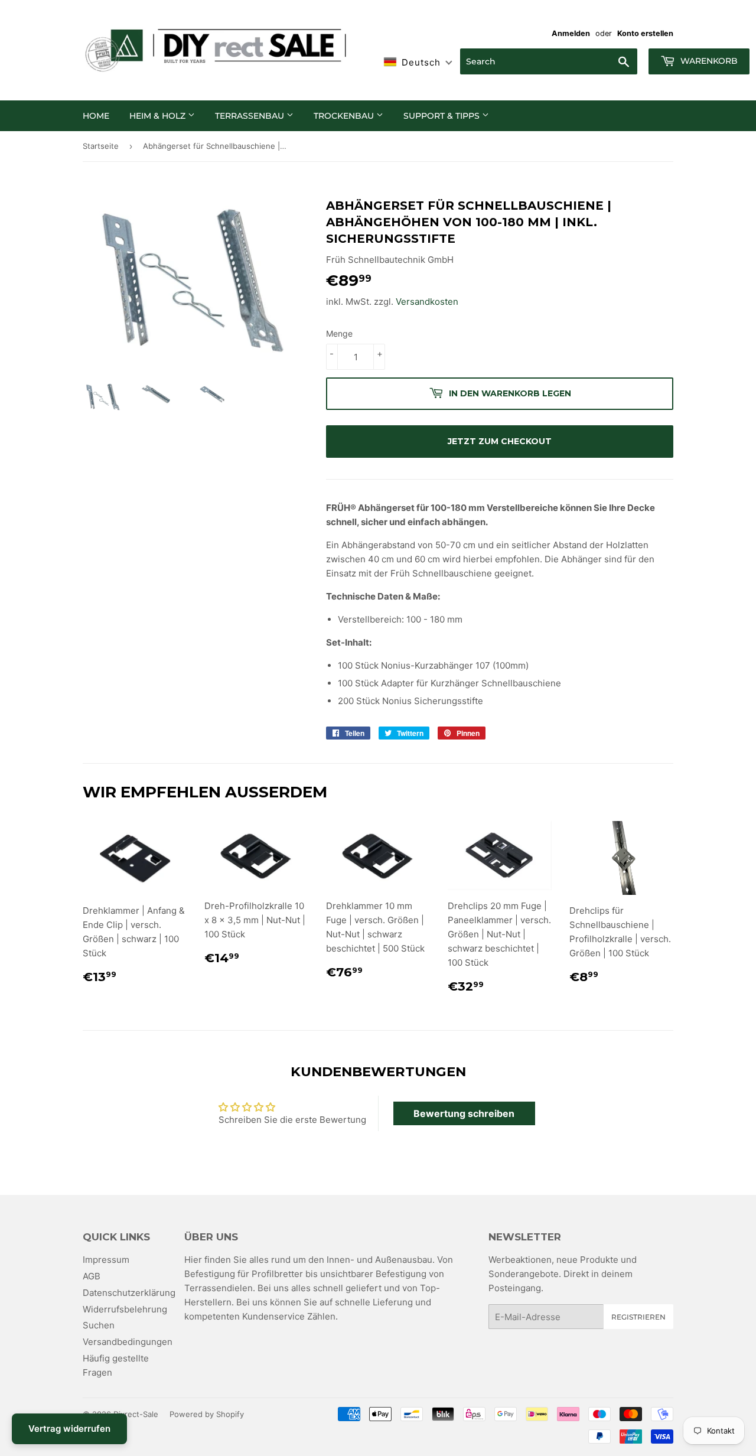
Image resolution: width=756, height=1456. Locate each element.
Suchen (99, 1325)
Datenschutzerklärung (129, 1292)
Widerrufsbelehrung (125, 1309)
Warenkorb (708, 61)
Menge (339, 333)
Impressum (106, 1259)
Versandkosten (427, 301)
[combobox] (548, 61)
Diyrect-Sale (135, 1414)
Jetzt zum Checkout (500, 441)
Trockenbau (345, 115)
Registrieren (638, 1316)
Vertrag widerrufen (69, 1428)
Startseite (101, 146)
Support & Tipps (442, 115)
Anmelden (571, 33)
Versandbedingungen (127, 1341)
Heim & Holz (158, 115)
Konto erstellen (645, 33)
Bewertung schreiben (463, 1113)
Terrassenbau (250, 115)
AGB (91, 1276)
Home (96, 115)
